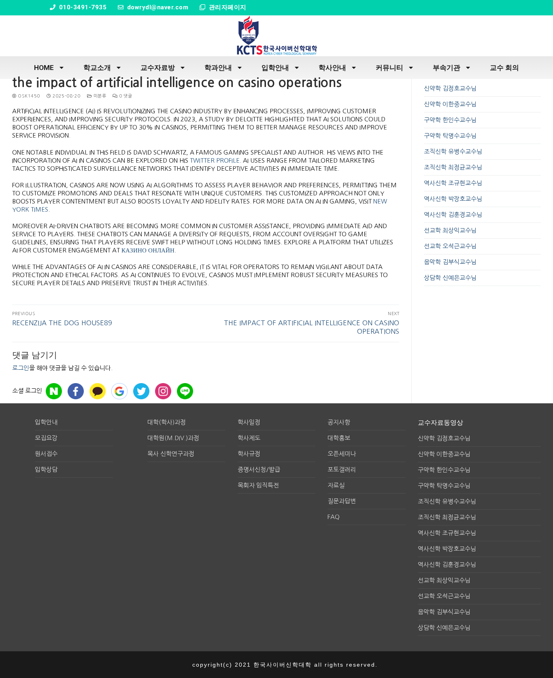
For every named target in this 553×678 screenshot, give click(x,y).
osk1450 (28, 96)
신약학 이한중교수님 (450, 104)
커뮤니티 (389, 68)
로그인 (20, 368)
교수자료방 (157, 68)
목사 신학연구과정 (170, 454)
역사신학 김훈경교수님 (453, 215)
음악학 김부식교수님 (450, 262)
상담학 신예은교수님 (450, 278)
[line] (185, 391)
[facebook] (76, 391)
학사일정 (249, 422)
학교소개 (97, 68)
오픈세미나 (342, 454)
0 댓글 (125, 96)
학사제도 (249, 438)
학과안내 (218, 68)
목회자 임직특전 (258, 485)
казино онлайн (147, 250)
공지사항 (339, 422)
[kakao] (97, 391)
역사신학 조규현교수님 (453, 183)
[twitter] (141, 391)
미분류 (99, 96)
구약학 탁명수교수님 (450, 136)
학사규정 (249, 454)
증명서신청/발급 (259, 469)
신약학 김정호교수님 (450, 88)
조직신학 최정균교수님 (453, 167)
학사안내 (332, 68)
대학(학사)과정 (166, 422)
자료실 (336, 485)
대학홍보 (339, 438)
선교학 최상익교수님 (450, 230)
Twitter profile (215, 160)
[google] (119, 391)
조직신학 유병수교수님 (453, 151)
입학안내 (275, 68)
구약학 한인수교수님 (450, 120)
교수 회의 (504, 68)
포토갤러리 (342, 469)
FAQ (334, 517)
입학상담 (46, 469)
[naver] (54, 391)
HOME (44, 68)
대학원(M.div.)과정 (173, 438)
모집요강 (46, 438)
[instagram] (163, 391)
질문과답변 (342, 501)
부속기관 (446, 68)
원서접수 (46, 454)
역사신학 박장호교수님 (453, 199)
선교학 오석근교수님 (450, 246)
